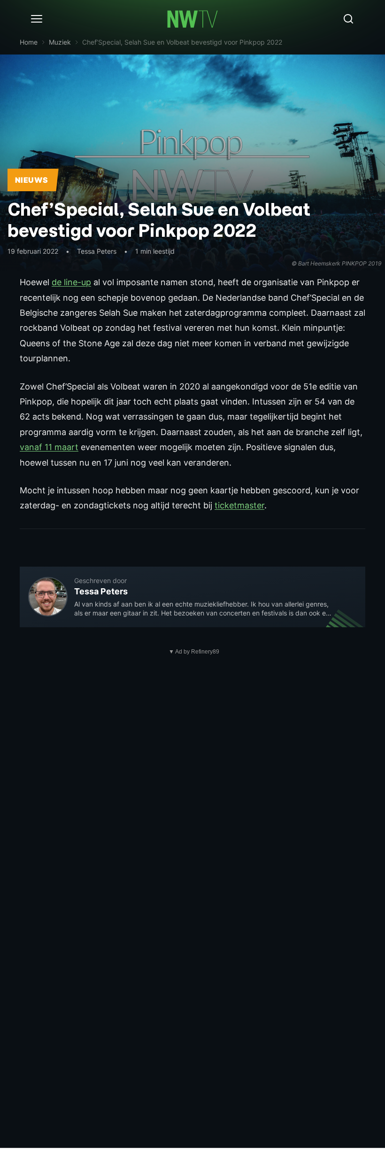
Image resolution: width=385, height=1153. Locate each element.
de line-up (71, 282)
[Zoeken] (348, 18)
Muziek (60, 42)
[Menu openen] (36, 18)
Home (29, 42)
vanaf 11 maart (49, 447)
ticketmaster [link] (239, 505)
